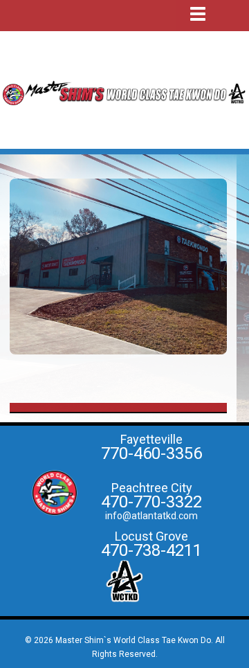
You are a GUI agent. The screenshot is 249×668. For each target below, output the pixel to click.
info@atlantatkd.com (151, 515)
